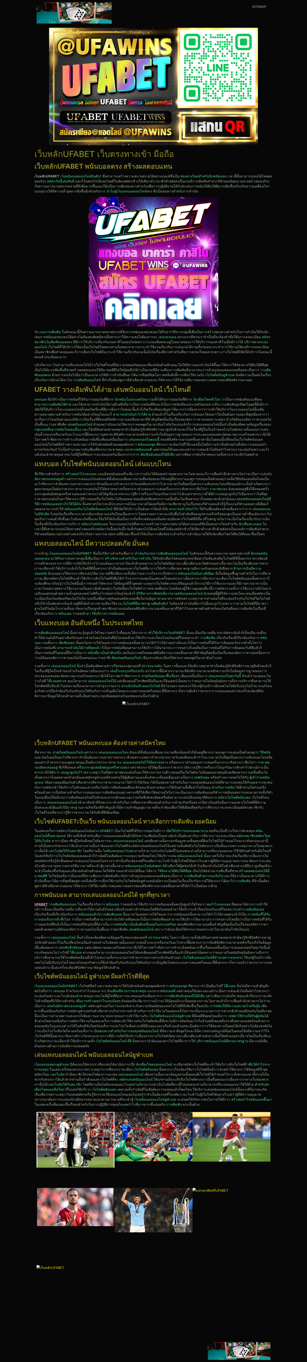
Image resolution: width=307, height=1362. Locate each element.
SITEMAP (259, 7)
